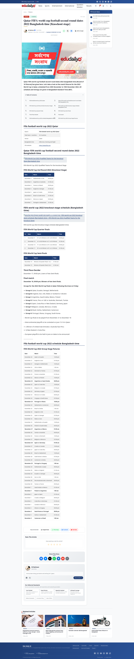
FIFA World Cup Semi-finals (64, 111)
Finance (26, 16)
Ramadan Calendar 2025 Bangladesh (78, 630)
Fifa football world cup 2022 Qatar (37, 100)
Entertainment (57, 6)
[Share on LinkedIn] (58, 558)
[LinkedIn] (108, 2)
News (40, 6)
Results (89, 6)
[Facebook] (97, 2)
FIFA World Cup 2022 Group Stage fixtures (68, 118)
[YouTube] (106, 2)
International (69, 6)
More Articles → (78, 578)
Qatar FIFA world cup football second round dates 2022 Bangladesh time (69, 101)
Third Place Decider (33, 114)
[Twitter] (100, 2)
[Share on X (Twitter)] (67, 30)
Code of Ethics (49, 598)
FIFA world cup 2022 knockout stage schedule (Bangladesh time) (68, 106)
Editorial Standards (30, 598)
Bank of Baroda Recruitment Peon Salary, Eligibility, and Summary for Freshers (54, 632)
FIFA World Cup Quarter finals (36, 111)
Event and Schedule (85, 648)
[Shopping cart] (95, 6)
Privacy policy (100, 657)
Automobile (84, 645)
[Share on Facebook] (71, 30)
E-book (90, 645)
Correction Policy (40, 598)
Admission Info (76, 645)
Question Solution (80, 6)
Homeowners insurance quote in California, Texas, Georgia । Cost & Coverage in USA (31, 632)
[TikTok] (111, 2)
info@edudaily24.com (43, 653)
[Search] (107, 6)
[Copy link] (67, 558)
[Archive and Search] (103, 6)
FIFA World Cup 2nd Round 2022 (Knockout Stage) (40, 105)
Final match (61, 114)
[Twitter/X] (98, 653)
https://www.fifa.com (45, 145)
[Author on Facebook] (26, 577)
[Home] (29, 6)
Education (96, 645)
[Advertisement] (54, 39)
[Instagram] (103, 2)
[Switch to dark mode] (110, 6)
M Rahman (31, 30)
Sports (47, 6)
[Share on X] (50, 558)
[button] (54, 95)
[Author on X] (30, 577)
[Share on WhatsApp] (64, 30)
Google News (108, 657)
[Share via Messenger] (45, 558)
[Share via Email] (63, 558)
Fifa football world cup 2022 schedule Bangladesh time (41, 118)
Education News (104, 645)
